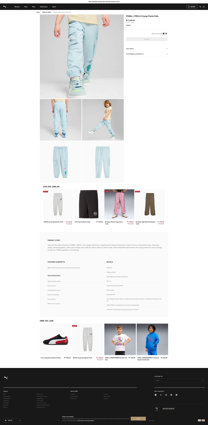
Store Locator (6, 396)
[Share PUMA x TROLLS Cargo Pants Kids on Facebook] (163, 33)
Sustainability (107, 396)
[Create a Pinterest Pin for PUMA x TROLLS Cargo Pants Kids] (166, 33)
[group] (58, 207)
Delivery (5, 407)
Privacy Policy (39, 398)
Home (38, 12)
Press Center (73, 398)
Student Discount (40, 407)
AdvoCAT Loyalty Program (42, 405)
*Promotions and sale (41, 396)
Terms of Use (39, 400)
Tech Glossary (6, 398)
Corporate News (74, 396)
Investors (106, 394)
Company (72, 394)
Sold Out (146, 39)
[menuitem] (17, 6)
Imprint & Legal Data (149, 420)
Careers (106, 398)
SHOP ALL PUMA (46, 12)
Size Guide (5, 403)
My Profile (5, 405)
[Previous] (45, 207)
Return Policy (39, 394)
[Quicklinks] (204, 6)
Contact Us (6, 400)
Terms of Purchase (41, 403)
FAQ (4, 394)
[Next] (162, 207)
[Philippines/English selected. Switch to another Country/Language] (12, 420)
